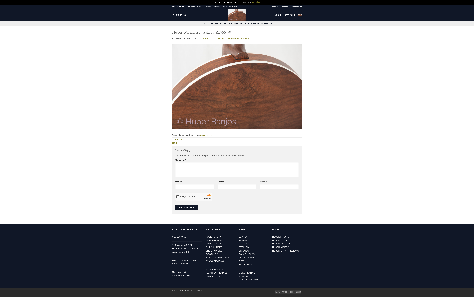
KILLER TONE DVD (215, 269)
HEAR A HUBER (214, 240)
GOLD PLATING (247, 273)
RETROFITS (245, 276)
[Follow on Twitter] (181, 15)
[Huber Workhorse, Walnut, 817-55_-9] (237, 86)
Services (284, 6)
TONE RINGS (246, 264)
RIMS (241, 261)
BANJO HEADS (247, 254)
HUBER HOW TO (281, 244)
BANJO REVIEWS (215, 261)
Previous (178, 139)
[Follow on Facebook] (174, 15)
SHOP (204, 24)
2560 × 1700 (209, 38)
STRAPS (243, 244)
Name (178, 182)
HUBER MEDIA (280, 240)
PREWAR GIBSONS (235, 24)
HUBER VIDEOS (214, 244)
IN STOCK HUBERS (218, 24)
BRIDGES (244, 251)
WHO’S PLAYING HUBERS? (220, 257)
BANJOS (243, 237)
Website (264, 182)
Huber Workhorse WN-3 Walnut (233, 38)
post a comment (206, 135)
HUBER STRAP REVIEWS (285, 251)
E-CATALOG (212, 254)
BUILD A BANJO (252, 24)
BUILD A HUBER (214, 247)
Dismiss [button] (256, 2)
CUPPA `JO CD (213, 276)
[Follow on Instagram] (177, 15)
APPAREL (244, 240)
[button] (278, 15)
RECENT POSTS (280, 237)
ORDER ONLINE (214, 251)
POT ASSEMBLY (247, 257)
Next (176, 143)
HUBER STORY (214, 237)
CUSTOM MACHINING (250, 280)
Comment (180, 160)
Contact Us (296, 6)
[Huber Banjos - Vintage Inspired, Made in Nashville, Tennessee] (237, 15)
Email (221, 182)
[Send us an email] (185, 15)
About (273, 6)
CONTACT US (267, 24)
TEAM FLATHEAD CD (217, 273)
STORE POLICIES (181, 275)
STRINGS (244, 247)
